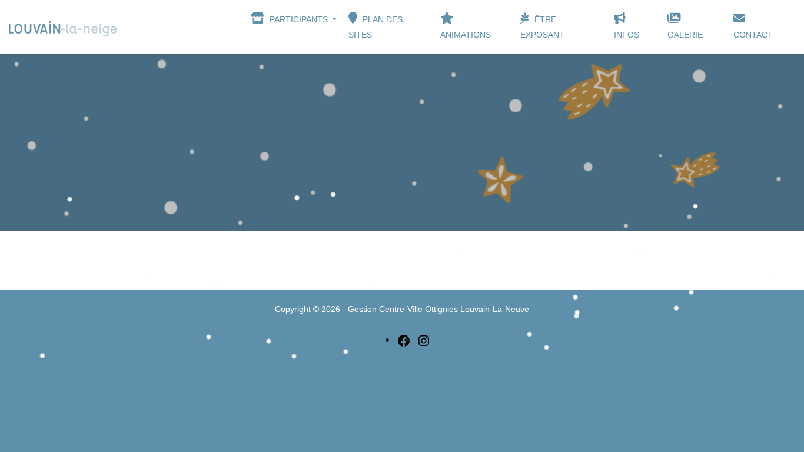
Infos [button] (626, 34)
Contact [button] (753, 34)
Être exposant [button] (542, 27)
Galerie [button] (685, 34)
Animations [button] (465, 34)
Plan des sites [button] (375, 27)
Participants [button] (298, 19)
